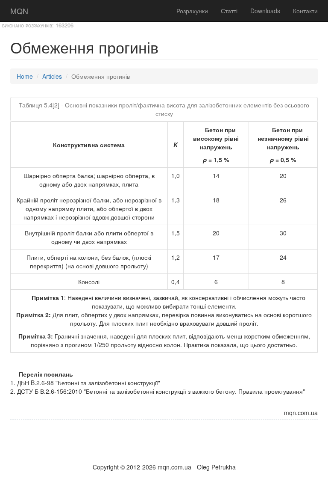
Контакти (305, 10)
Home (25, 76)
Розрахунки (192, 10)
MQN (19, 10)
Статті (229, 10)
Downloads (265, 10)
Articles (52, 76)
